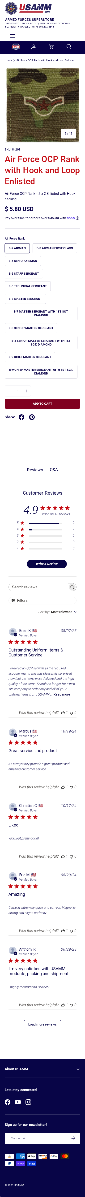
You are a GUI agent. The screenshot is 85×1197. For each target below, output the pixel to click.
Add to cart (42, 403)
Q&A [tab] (54, 469)
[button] (51, 47)
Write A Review (47, 564)
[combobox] (57, 612)
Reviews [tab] (35, 469)
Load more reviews (42, 1024)
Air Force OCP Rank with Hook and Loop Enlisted (45, 60)
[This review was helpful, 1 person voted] (63, 712)
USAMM (19, 1185)
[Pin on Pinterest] (32, 417)
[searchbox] (38, 587)
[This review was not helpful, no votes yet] (71, 712)
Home (8, 60)
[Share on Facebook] (21, 417)
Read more (62, 694)
